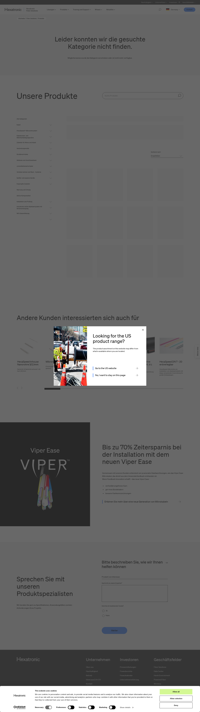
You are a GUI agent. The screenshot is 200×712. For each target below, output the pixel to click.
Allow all (176, 692)
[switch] (71, 707)
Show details (125, 707)
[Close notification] (143, 330)
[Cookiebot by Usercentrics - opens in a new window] (19, 707)
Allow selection (176, 698)
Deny (176, 705)
